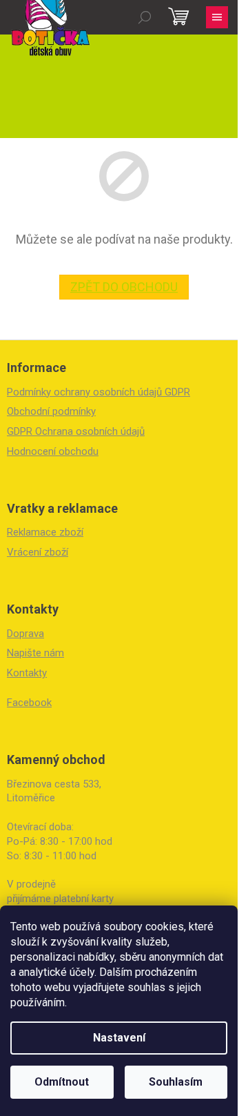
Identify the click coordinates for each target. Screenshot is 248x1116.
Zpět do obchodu (124, 287)
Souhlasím (176, 1081)
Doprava (25, 633)
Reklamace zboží (45, 532)
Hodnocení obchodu (53, 451)
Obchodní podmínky (51, 411)
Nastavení (119, 1037)
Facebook (29, 702)
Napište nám (35, 653)
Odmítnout (61, 1081)
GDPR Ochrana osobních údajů (76, 431)
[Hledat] (144, 17)
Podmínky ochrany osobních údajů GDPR (98, 392)
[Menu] (217, 17)
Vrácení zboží (37, 552)
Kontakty (27, 673)
